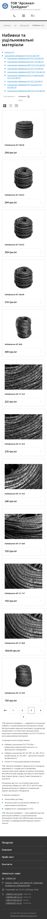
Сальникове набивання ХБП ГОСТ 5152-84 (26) (26, 91)
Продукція (7, 842)
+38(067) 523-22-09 (14, 894)
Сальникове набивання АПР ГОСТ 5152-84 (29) (26, 65)
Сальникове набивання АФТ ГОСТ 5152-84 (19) (26, 72)
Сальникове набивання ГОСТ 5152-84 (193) (22, 55)
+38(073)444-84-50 (14, 900)
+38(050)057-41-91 (14, 903)
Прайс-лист (8, 857)
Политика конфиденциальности (23, 916)
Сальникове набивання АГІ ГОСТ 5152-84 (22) (25, 58)
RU (33, 16)
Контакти (7, 864)
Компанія (7, 849)
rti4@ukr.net (11, 878)
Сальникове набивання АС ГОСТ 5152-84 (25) (25, 68)
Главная (7, 25)
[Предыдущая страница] (5, 710)
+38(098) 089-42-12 (14, 897)
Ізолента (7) (9, 52)
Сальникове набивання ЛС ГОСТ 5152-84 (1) (25, 81)
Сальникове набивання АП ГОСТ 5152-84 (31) (25, 62)
